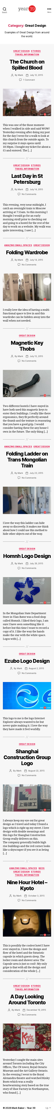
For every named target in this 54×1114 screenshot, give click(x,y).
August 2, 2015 (36, 668)
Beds (42, 868)
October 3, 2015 (36, 895)
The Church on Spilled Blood (27, 64)
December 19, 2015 (36, 1010)
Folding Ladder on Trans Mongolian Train (27, 459)
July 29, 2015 (36, 563)
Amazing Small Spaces (18, 245)
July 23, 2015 (36, 473)
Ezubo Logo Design (27, 661)
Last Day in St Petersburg (27, 179)
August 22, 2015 (36, 770)
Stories (36, 51)
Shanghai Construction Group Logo (27, 757)
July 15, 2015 (36, 356)
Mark (20, 75)
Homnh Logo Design (27, 556)
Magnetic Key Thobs (27, 346)
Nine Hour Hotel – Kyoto (27, 885)
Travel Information (27, 54)
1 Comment (29, 79)
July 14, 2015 (36, 189)
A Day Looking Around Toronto (27, 999)
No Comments (29, 194)
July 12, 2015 (36, 75)
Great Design (21, 51)
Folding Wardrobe (27, 252)
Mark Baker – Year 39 (23, 1107)
